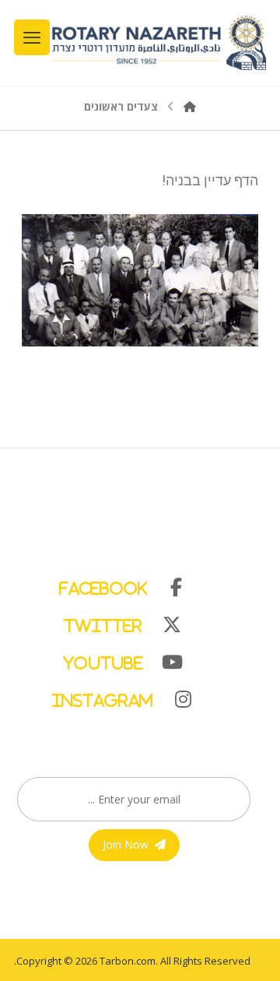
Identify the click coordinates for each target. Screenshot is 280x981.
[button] (132, 584)
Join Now (126, 844)
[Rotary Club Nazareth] (158, 43)
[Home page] (190, 106)
